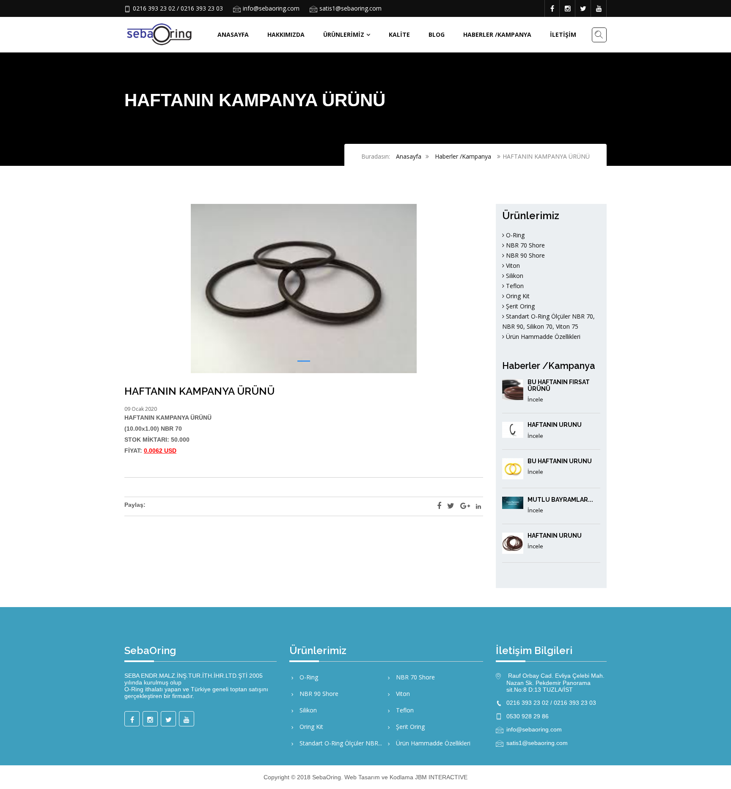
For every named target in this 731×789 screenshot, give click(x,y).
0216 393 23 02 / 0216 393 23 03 (178, 8)
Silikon (513, 276)
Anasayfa (233, 34)
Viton (512, 265)
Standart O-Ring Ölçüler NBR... (340, 743)
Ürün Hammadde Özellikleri (542, 337)
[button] (303, 361)
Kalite (399, 34)
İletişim (563, 34)
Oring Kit (517, 296)
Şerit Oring (519, 306)
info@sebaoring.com (271, 8)
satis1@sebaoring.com (350, 8)
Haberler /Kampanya (497, 34)
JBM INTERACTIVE (441, 777)
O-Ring (514, 235)
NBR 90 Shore (524, 255)
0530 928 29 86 (527, 716)
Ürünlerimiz (343, 34)
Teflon (514, 286)
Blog (437, 34)
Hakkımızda (286, 34)
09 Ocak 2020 (140, 408)
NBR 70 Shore (524, 245)
